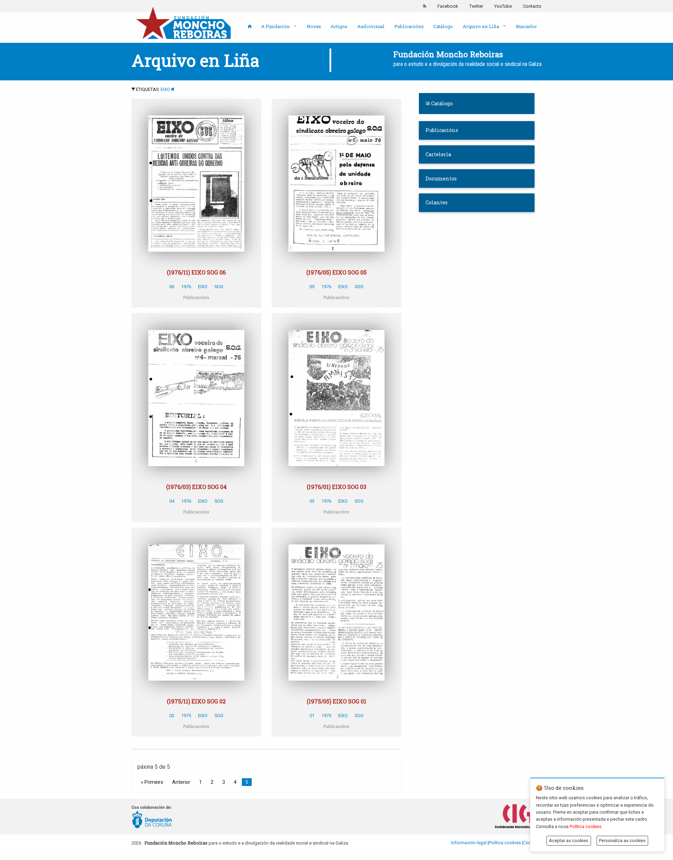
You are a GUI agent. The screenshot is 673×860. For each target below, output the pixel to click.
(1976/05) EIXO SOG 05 (336, 272)
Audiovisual (371, 26)
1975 (186, 715)
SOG (219, 286)
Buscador (526, 26)
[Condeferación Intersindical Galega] (518, 816)
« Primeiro (152, 782)
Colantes (437, 202)
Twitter (476, 6)
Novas (314, 26)
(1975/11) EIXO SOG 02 (196, 701)
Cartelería (438, 154)
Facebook (447, 6)
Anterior (181, 782)
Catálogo (443, 26)
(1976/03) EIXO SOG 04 (196, 486)
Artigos (339, 26)
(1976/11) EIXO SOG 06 (196, 272)
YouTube (503, 6)
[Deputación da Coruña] (151, 816)
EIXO (165, 89)
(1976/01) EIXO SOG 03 (336, 486)
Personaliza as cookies (622, 840)
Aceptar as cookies (568, 840)
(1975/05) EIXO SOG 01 (336, 701)
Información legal (469, 842)
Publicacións (409, 26)
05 (312, 286)
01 (312, 715)
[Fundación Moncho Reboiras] (183, 22)
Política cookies (505, 842)
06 (171, 286)
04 (171, 501)
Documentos (441, 178)
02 (171, 715)
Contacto (532, 6)
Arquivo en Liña (481, 26)
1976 (186, 286)
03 (312, 501)
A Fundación (275, 26)
